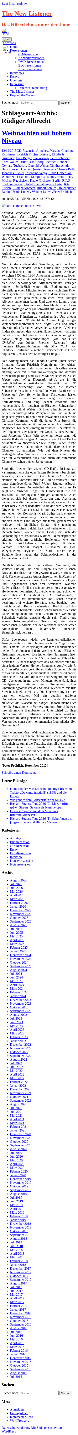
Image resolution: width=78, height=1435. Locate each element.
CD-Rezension (26, 150)
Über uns (16, 80)
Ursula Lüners (20, 191)
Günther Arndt (59, 165)
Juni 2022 (16, 1067)
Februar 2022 (19, 1082)
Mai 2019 (16, 1205)
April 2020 (17, 1164)
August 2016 (18, 1328)
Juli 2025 (16, 929)
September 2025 (20, 921)
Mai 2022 (16, 1070)
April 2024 (17, 985)
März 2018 (17, 1257)
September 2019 (20, 1190)
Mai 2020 (16, 1160)
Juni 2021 (16, 1111)
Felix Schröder (59, 158)
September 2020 (20, 1145)
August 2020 (18, 1149)
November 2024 (20, 958)
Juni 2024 (16, 977)
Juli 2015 (16, 1376)
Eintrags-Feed (19, 1413)
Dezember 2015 (20, 1358)
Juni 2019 (16, 1201)
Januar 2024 (18, 996)
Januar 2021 (18, 1130)
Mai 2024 (16, 981)
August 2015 (18, 1373)
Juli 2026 (16, 884)
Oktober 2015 (19, 1365)
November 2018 (20, 1227)
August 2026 (18, 880)
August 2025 (18, 925)
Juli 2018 (16, 1242)
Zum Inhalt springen (15, 3)
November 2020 (20, 1138)
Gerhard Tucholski (14, 165)
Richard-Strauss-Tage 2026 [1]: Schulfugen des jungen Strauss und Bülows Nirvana (41, 820)
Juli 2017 (16, 1287)
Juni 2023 (16, 1022)
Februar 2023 (19, 1037)
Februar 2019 (19, 1216)
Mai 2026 (16, 891)
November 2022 (20, 1048)
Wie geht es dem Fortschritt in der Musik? (37, 800)
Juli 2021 (16, 1108)
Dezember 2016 (20, 1313)
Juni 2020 (16, 1156)
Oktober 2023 (19, 1007)
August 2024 (18, 970)
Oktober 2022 (19, 1052)
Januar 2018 (18, 1264)
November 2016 (20, 1317)
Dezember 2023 (20, 1000)
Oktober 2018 (19, 1231)
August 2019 (18, 1194)
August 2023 (18, 1014)
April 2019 (17, 1208)
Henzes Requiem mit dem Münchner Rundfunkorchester (34, 813)
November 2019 (20, 1182)
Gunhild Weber (38, 165)
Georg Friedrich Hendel (51, 162)
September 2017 (20, 1279)
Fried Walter (10, 162)
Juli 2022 (16, 1063)
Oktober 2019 (19, 1186)
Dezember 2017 (20, 1268)
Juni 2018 (16, 1246)
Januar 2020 (18, 1175)
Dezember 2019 (20, 1179)
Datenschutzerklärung (32, 88)
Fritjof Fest (26, 162)
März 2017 (17, 1302)
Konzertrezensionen (31, 58)
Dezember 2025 (20, 910)
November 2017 (20, 1272)
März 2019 (17, 1212)
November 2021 (20, 1093)
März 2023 (17, 1033)
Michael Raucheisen (15, 180)
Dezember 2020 (20, 1134)
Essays (14, 76)
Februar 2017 (19, 1306)
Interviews (17, 73)
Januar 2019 (18, 1220)
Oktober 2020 (19, 1141)
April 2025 (17, 940)
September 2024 (20, 966)
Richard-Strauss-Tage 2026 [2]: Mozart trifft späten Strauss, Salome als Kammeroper (39, 805)
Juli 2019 (16, 1197)
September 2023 (20, 1011)
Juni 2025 (16, 932)
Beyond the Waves (22, 95)
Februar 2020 (19, 1171)
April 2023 (17, 1029)
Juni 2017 (16, 1291)
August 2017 (18, 1283)
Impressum (17, 84)
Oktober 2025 (19, 917)
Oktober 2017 (19, 1276)
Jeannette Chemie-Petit (59, 169)
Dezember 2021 (20, 1089)
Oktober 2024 (19, 962)
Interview (16, 857)
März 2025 (17, 944)
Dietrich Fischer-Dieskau (33, 154)
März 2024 (17, 988)
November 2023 (20, 1003)
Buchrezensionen (29, 65)
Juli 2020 (16, 1153)
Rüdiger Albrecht (23, 188)
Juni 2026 (16, 888)
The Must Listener (22, 91)
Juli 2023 (16, 1018)
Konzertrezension (21, 860)
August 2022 (18, 1059)
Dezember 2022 (20, 1044)
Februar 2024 (19, 992)
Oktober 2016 (19, 1320)
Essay (14, 849)
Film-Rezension (20, 853)
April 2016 (17, 1343)
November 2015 (20, 1361)
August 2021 (18, 1104)
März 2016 (17, 1347)
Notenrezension (20, 864)
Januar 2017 (18, 1309)
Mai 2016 (16, 1339)
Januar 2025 (18, 951)
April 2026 (17, 895)
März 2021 (17, 1123)
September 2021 (20, 1100)
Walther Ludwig (42, 191)
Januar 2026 (18, 906)
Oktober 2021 (19, 1097)
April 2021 (17, 1119)
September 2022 (20, 1055)
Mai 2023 (16, 1026)
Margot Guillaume (43, 176)
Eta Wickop (41, 158)
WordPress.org (19, 1420)
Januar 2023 (18, 1041)
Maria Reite (64, 176)
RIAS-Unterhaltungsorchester (43, 184)
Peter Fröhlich (62, 191)
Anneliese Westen (48, 150)
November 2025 (20, 914)
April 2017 (17, 1298)
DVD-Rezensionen (31, 61)
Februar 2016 (19, 1350)
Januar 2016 (18, 1354)
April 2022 (17, 1074)
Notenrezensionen (30, 69)
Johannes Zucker (13, 173)
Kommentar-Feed (21, 1417)
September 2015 (20, 1369)
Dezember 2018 (20, 1223)
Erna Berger (24, 158)
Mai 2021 (16, 1115)
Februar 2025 (19, 947)
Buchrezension (20, 842)
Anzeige (15, 838)
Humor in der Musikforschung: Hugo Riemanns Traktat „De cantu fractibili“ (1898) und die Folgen (41, 792)
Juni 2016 (16, 1335)
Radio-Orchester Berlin (45, 180)
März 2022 (17, 1078)
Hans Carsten (10, 169)
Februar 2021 (19, 1126)
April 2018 (17, 1253)
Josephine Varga (36, 173)
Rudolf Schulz (46, 188)
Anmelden (17, 1409)
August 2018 (18, 1238)
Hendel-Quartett (31, 169)
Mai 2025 (16, 936)
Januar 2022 (18, 1085)
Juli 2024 (16, 973)
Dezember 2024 (20, 955)
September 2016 (20, 1324)
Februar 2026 (19, 902)
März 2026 (17, 899)
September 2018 (20, 1235)
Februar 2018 (19, 1261)
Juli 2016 (16, 1332)
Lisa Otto (23, 176)
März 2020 (17, 1167)
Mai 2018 (16, 1250)
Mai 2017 (16, 1294)
